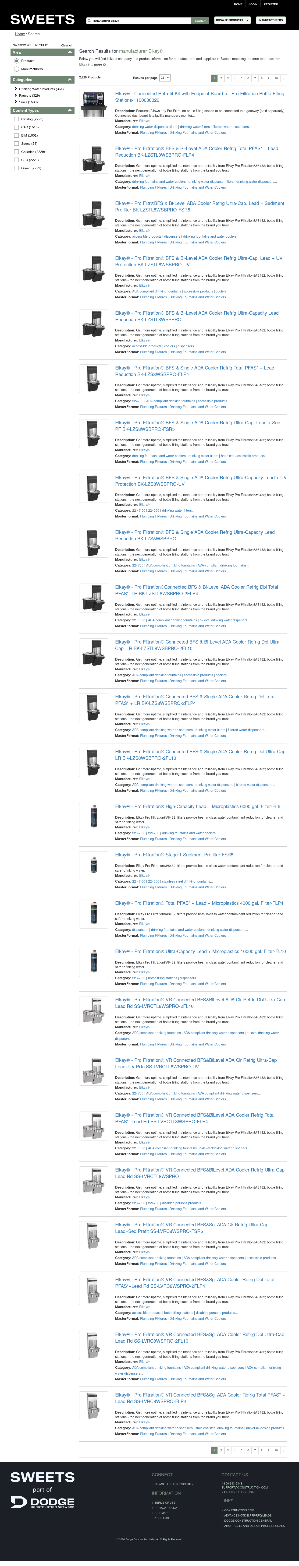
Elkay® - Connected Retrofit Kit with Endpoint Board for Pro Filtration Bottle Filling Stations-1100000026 (197, 96)
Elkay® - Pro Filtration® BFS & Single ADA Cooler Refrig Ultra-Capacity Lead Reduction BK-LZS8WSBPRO (204, 535)
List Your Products (230, 1492)
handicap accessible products (241, 455)
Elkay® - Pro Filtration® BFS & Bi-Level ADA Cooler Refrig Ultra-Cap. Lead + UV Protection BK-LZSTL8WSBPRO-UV (196, 261)
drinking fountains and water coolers (157, 181)
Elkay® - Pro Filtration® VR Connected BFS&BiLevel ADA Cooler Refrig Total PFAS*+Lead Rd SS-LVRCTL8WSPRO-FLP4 (192, 1118)
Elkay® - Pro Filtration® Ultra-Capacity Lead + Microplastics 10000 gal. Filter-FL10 (198, 951)
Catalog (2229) (25, 119)
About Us (162, 1518)
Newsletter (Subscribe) (174, 1484)
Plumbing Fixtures (151, 132)
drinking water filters (193, 126)
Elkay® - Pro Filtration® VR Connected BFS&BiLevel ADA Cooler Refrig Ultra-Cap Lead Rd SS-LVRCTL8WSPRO (203, 1172)
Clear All (62, 45)
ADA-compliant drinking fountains (154, 291)
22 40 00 (136, 620)
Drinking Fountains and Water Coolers (195, 132)
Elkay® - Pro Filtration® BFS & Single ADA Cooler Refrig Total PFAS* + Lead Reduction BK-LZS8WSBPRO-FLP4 (203, 370)
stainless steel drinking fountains (184, 881)
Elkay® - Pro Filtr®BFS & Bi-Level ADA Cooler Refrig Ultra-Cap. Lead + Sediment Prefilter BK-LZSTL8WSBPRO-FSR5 (197, 206)
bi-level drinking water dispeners (221, 620)
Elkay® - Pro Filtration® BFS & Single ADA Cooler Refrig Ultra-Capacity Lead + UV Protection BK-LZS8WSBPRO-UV (199, 480)
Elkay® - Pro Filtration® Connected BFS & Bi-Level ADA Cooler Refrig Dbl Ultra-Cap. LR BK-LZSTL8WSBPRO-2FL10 (201, 644)
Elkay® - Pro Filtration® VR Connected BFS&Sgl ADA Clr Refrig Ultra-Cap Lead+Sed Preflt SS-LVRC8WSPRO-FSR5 (201, 1227)
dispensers (170, 236)
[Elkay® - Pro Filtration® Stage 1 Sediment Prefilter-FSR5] (90, 866)
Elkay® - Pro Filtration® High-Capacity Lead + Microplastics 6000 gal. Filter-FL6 (195, 806)
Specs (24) (22, 143)
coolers (219, 291)
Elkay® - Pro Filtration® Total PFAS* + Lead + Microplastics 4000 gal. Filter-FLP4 (197, 903)
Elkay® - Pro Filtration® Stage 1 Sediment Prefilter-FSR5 (172, 854)
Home (238, 4)
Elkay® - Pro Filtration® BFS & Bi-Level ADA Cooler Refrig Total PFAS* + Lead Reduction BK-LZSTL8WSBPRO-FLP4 (194, 151)
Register (271, 4)
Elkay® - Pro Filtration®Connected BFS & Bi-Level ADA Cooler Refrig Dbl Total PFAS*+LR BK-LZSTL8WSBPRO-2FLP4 (194, 590)
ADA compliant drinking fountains (168, 565)
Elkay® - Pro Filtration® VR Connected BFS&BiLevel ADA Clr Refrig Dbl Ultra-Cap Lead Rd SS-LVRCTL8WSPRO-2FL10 (204, 1002)
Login (253, 4)
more (79, 64)
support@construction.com (235, 1487)
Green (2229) (24, 168)
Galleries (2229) (26, 152)
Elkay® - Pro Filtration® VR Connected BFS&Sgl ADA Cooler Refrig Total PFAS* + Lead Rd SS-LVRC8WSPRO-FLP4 (204, 1397)
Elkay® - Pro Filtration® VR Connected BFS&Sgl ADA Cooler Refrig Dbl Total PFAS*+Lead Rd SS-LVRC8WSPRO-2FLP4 (192, 1282)
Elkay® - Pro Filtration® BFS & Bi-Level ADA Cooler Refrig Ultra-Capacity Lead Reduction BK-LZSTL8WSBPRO (195, 316)
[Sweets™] (43, 19)
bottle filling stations (160, 977)
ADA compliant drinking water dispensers (212, 1032)
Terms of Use (165, 1502)
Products (20, 61)
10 (283, 78)
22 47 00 (136, 510)
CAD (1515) (23, 127)
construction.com (229, 1510)
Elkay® (142, 120)
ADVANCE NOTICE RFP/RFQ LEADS (238, 1515)
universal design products (263, 1427)
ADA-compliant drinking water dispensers (160, 729)
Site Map (161, 1513)
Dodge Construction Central (238, 1520)
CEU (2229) (23, 160)
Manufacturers (24, 69)
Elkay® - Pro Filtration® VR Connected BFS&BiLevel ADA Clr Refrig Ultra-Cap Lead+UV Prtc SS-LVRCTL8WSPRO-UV (194, 1063)
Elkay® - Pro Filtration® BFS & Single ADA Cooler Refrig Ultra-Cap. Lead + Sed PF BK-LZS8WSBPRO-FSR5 (203, 425)
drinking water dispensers (253, 181)
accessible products (144, 236)
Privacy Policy (166, 1508)
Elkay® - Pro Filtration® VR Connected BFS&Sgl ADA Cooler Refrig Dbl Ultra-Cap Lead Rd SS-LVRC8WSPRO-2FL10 (203, 1337)
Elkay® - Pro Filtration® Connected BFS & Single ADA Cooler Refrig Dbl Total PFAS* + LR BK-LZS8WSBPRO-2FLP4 (202, 699)
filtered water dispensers (228, 126)
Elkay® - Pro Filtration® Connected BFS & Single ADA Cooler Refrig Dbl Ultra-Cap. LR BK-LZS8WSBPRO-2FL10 (202, 754)
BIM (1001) (22, 135)
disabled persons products (179, 1202)
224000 (151, 510)
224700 (135, 400)
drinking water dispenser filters (152, 126)
